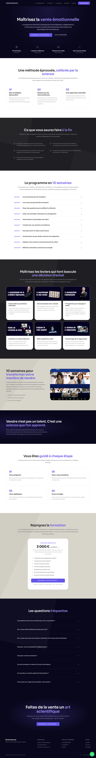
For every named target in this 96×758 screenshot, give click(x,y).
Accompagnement (66, 742)
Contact (64, 747)
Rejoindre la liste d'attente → (40, 35)
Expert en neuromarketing (43, 742)
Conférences (65, 744)
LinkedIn (88, 742)
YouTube (88, 744)
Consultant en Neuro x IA (43, 747)
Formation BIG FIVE (41, 744)
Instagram (88, 747)
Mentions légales (87, 755)
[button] (40, 3)
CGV (80, 755)
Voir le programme (61, 34)
